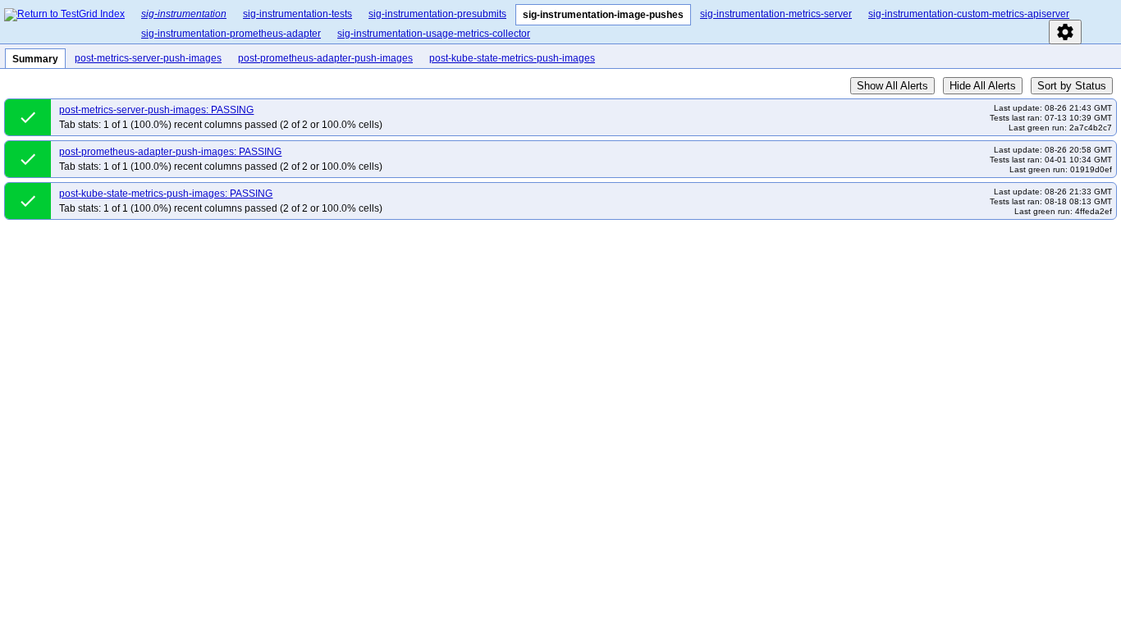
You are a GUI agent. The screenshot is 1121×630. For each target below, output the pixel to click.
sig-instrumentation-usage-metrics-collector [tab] (433, 33)
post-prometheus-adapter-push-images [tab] (325, 58)
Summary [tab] (35, 59)
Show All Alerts (892, 86)
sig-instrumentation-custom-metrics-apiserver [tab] (968, 14)
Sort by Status (1071, 86)
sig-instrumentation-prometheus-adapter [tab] (231, 33)
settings (1065, 32)
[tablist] (625, 21)
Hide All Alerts (982, 86)
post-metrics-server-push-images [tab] (148, 58)
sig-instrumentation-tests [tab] (297, 14)
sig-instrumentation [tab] (183, 14)
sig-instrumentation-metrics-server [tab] (776, 14)
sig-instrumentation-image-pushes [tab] (603, 15)
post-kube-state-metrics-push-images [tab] (512, 58)
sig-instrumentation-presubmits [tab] (437, 14)
